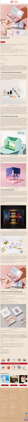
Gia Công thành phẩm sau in (14, 396)
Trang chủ (2, 36)
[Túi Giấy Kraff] (23, 379)
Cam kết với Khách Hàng (4, 404)
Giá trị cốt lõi (2, 394)
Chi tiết (5, 385)
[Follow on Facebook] (24, 420)
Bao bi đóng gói (23, 404)
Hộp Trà (22, 396)
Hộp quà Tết (11, 403)
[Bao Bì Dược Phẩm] (5, 379)
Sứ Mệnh (2, 393)
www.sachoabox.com (6, 352)
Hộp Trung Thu (12, 404)
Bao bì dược (23, 405)
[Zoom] (1, 28)
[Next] (26, 17)
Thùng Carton (23, 411)
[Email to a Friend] (5, 59)
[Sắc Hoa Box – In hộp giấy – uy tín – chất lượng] (14, 1)
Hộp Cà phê (23, 398)
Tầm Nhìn (2, 392)
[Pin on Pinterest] (6, 59)
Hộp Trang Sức (23, 395)
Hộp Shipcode (23, 410)
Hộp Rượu (22, 397)
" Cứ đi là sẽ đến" (3, 412)
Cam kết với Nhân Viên (4, 403)
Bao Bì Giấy (20, 402)
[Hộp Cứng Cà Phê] (14, 379)
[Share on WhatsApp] (1, 59)
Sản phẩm (9, 36)
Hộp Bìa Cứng (21, 392)
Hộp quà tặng (12, 402)
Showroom (5, 36)
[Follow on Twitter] (27, 420)
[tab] (1, 64)
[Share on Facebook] (2, 59)
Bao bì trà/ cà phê (24, 403)
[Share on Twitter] (3, 59)
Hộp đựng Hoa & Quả (13, 405)
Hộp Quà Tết (23, 399)
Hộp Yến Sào (23, 394)
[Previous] (2, 17)
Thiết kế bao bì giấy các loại (14, 394)
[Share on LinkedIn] (7, 59)
